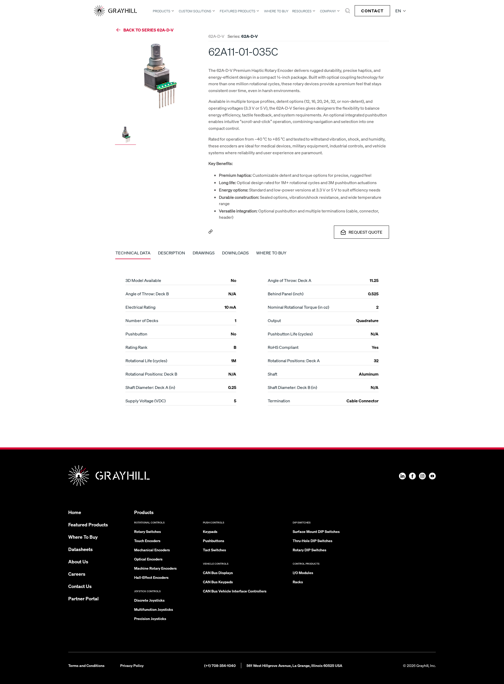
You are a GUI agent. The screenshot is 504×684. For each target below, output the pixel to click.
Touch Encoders (147, 540)
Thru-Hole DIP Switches (312, 540)
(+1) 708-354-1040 (220, 665)
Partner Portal (83, 598)
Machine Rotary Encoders (155, 568)
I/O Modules (303, 572)
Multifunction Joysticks (153, 609)
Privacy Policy (132, 665)
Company (328, 11)
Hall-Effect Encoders (151, 577)
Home (74, 512)
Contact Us (80, 586)
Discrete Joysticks (149, 600)
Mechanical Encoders (152, 549)
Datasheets (80, 549)
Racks (298, 581)
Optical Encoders (148, 559)
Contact (372, 10)
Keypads (210, 531)
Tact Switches (214, 549)
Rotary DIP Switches (309, 549)
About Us (78, 561)
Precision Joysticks (150, 618)
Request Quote (365, 232)
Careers (76, 574)
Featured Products (237, 11)
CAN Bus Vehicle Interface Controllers (234, 591)
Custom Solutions (195, 11)
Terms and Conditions (86, 665)
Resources (302, 11)
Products (161, 11)
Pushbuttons (213, 540)
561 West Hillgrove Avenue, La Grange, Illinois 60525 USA (294, 665)
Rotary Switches (147, 531)
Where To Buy (276, 11)
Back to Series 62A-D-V (148, 30)
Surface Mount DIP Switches (316, 531)
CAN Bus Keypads (218, 581)
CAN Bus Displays (218, 572)
